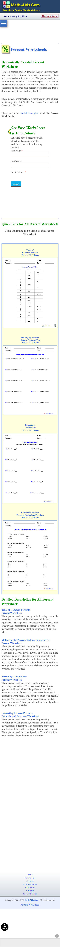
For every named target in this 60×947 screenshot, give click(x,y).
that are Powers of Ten (30, 339)
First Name (17, 150)
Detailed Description (29, 112)
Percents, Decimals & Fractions (30, 514)
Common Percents (30, 252)
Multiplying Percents (30, 337)
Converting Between (30, 512)
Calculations (30, 427)
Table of (30, 249)
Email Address (18, 171)
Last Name (16, 161)
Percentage (30, 424)
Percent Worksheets (29, 49)
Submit (16, 183)
